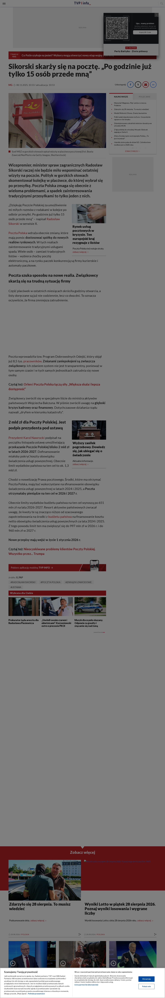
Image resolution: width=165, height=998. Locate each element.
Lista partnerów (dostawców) (86, 985)
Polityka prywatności (36, 994)
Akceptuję (146, 979)
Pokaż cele (146, 986)
